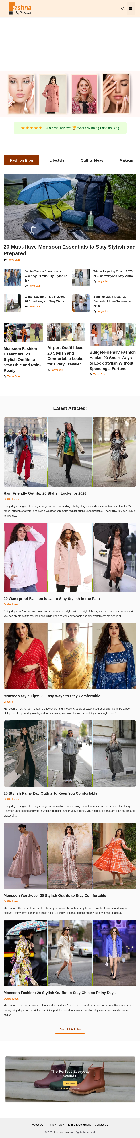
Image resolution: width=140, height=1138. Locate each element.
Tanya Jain (13, 259)
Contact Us (101, 1124)
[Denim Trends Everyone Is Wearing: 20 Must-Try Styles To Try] (12, 277)
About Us (37, 1124)
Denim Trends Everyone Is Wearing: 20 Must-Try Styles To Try (46, 276)
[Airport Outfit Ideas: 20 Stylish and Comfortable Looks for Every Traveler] (66, 332)
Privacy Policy (55, 1124)
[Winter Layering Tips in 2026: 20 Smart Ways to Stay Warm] (81, 277)
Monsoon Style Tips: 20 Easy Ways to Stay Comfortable (52, 696)
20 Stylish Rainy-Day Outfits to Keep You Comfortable (51, 793)
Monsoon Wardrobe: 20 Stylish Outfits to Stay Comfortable (55, 896)
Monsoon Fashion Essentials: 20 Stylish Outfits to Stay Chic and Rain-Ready (22, 359)
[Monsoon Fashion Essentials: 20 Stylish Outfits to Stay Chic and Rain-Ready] (23, 332)
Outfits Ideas (11, 499)
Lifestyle (8, 701)
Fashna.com (61, 1132)
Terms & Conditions (79, 1124)
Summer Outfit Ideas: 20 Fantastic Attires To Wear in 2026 (112, 301)
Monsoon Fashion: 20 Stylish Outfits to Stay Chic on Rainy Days (60, 993)
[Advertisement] (70, 44)
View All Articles (70, 1029)
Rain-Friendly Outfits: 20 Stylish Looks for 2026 (45, 493)
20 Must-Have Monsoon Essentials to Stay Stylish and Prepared (70, 250)
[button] (123, 8)
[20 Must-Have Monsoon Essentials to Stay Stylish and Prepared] (70, 207)
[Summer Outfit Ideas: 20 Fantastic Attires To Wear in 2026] (81, 303)
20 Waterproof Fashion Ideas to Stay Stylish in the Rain (52, 599)
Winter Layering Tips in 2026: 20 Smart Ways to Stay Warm (113, 274)
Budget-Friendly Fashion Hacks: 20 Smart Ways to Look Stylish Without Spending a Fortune (113, 360)
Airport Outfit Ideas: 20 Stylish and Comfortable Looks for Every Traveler (66, 355)
